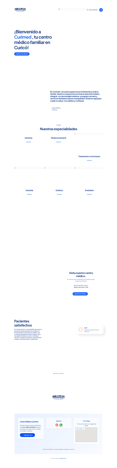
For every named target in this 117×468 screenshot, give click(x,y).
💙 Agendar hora (27, 435)
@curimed (72, 449)
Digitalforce (63, 458)
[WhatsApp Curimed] (60, 425)
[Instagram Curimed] (56, 425)
